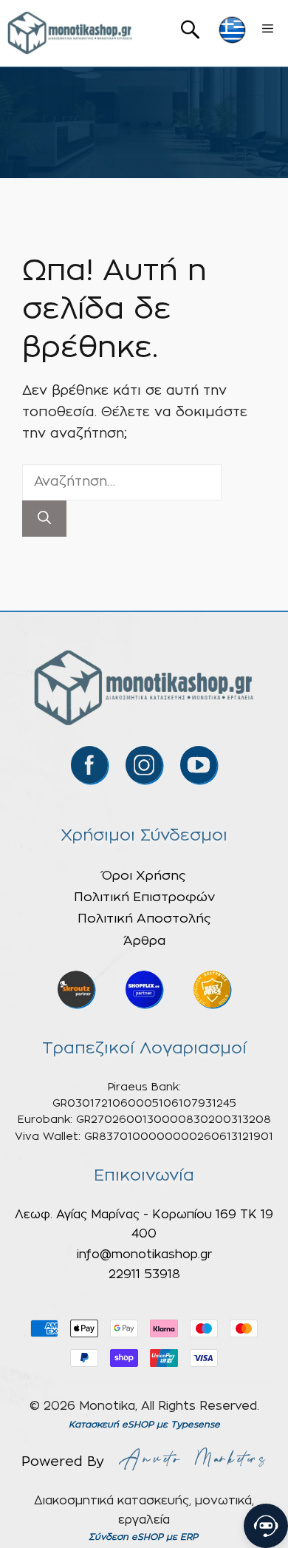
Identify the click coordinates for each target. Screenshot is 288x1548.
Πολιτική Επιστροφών (144, 897)
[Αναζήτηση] (44, 518)
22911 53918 (144, 1274)
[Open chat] (266, 1526)
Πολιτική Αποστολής (144, 918)
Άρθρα (144, 940)
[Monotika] (70, 33)
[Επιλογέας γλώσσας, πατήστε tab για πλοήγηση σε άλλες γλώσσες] (232, 30)
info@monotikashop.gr (144, 1254)
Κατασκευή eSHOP (111, 1424)
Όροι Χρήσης (144, 875)
